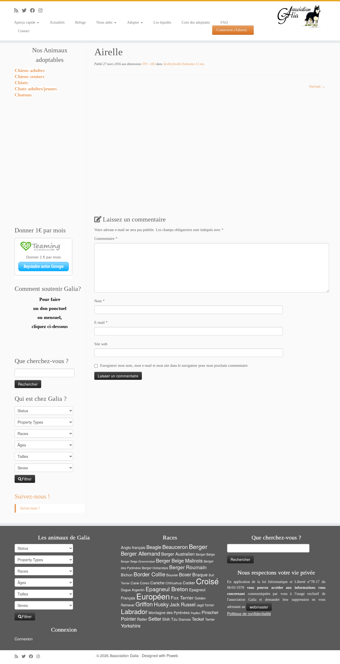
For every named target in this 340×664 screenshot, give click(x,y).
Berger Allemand (140, 553)
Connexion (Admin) (231, 30)
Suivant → (317, 86)
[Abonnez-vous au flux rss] (18, 10)
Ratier (142, 619)
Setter (154, 618)
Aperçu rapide (25, 22)
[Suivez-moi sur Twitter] (26, 10)
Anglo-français (133, 547)
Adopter (133, 22)
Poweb (172, 655)
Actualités (57, 22)
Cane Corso (140, 582)
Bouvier (172, 574)
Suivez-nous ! (32, 496)
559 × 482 (148, 64)
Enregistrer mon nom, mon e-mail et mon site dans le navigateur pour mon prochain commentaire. (174, 366)
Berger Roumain (188, 567)
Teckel (198, 619)
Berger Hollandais (155, 567)
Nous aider (105, 22)
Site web (100, 344)
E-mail (101, 323)
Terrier (210, 619)
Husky (161, 604)
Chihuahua (173, 583)
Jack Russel (183, 604)
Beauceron (175, 547)
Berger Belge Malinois (179, 560)
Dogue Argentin (132, 589)
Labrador (134, 611)
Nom (99, 301)
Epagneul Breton (167, 589)
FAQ (224, 22)
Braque (200, 574)
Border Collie (149, 574)
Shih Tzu (169, 619)
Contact (23, 31)
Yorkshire (131, 625)
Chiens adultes (30, 70)
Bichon (127, 574)
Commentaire (105, 239)
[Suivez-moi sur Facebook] (34, 10)
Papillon (196, 613)
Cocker (189, 582)
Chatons (23, 94)
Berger (198, 546)
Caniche (157, 582)
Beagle (153, 546)
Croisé (207, 580)
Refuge (80, 22)
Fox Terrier (182, 597)
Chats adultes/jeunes (36, 88)
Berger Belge (205, 554)
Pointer (128, 618)
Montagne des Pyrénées (169, 612)
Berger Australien (178, 554)
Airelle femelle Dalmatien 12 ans (183, 64)
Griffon (144, 604)
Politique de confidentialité (249, 613)
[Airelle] (202, 147)
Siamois (184, 619)
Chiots (21, 82)
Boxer (185, 574)
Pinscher (210, 612)
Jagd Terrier (205, 605)
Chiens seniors (29, 76)
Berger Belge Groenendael (138, 561)
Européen (153, 596)
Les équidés (162, 22)
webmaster (259, 607)
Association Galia (124, 655)
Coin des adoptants (196, 22)
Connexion (24, 638)
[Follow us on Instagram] (42, 10)
